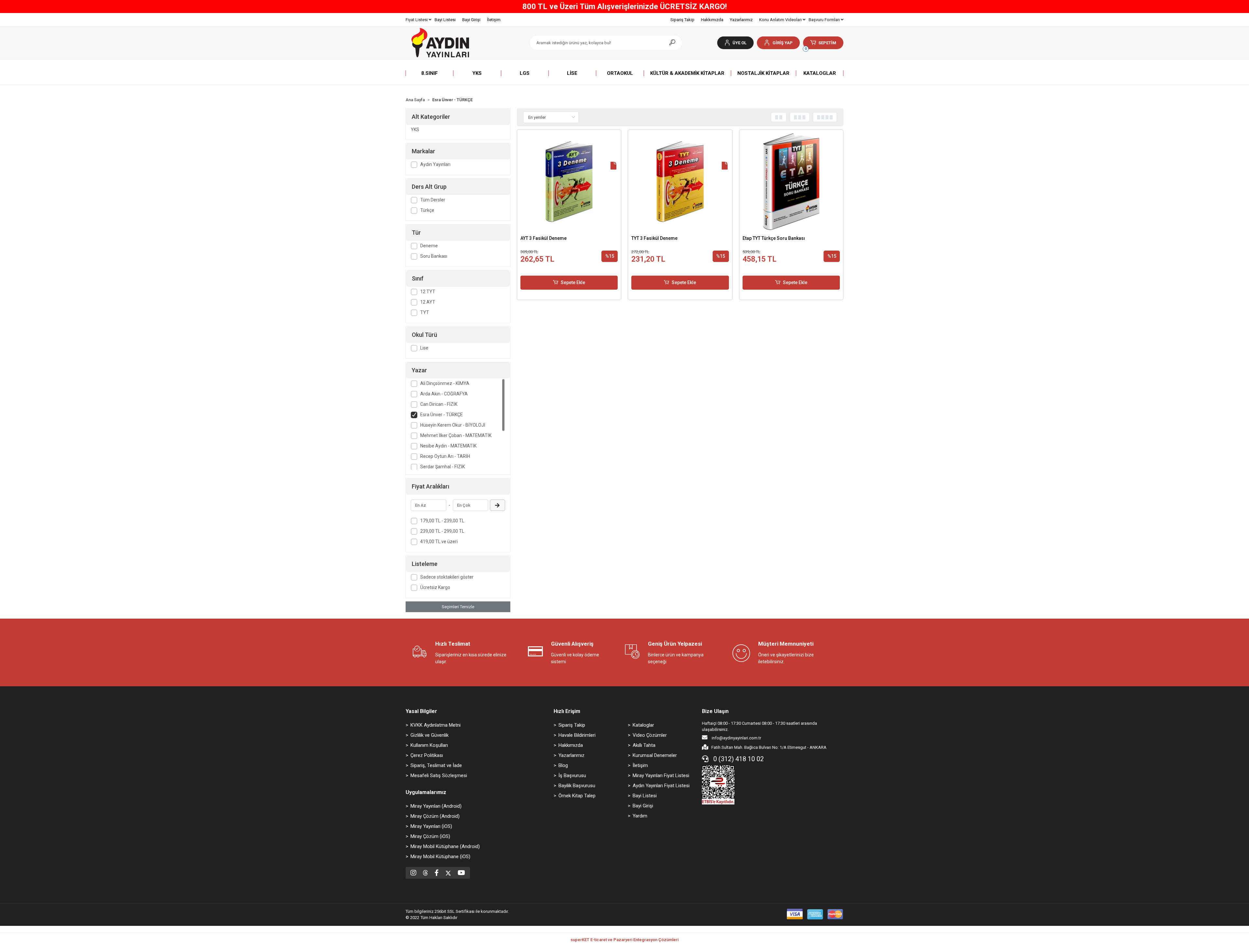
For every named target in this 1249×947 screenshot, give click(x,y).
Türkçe (427, 210)
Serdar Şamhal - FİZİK (442, 466)
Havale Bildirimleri (577, 735)
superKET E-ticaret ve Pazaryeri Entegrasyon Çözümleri (624, 939)
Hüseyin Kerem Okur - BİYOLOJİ (452, 425)
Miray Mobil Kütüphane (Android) (445, 846)
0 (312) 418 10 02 (738, 759)
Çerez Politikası (426, 755)
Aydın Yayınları (435, 164)
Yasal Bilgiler (421, 711)
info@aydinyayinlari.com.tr (736, 737)
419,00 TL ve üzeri (439, 541)
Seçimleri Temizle (458, 606)
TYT (424, 312)
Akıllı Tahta (644, 745)
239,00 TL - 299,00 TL (442, 531)
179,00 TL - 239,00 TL (442, 520)
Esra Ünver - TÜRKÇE (441, 414)
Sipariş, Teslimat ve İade (436, 765)
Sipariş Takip (682, 19)
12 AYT (427, 302)
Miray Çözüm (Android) (435, 816)
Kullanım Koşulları (429, 745)
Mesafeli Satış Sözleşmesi (438, 775)
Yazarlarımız (741, 19)
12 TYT (427, 291)
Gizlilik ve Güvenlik (429, 735)
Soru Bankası (433, 256)
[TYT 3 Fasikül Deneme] (680, 182)
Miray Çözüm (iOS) (430, 836)
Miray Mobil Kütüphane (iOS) (440, 856)
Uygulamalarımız (426, 792)
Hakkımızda (712, 19)
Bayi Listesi (445, 19)
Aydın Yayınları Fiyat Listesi (661, 786)
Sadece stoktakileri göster (447, 577)
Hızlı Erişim (567, 711)
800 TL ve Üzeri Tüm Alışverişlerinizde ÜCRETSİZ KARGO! (624, 6)
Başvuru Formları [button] (825, 19)
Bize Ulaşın (715, 711)
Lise (424, 347)
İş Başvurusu (572, 775)
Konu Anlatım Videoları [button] (781, 19)
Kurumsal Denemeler (655, 755)
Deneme (429, 245)
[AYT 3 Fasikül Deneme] (569, 182)
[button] (778, 43)
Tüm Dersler (432, 199)
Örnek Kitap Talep (577, 796)
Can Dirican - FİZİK (438, 404)
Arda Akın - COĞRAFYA (444, 393)
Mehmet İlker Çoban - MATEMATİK (455, 435)
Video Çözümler (650, 735)
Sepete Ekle (573, 282)
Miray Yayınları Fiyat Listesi (661, 775)
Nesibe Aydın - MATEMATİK (448, 445)
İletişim (494, 19)
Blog (563, 765)
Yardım (640, 816)
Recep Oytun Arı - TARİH (445, 456)
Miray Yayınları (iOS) (431, 826)
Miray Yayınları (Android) (436, 806)
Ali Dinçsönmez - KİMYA (444, 383)
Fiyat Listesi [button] (417, 19)
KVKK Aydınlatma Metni (435, 725)
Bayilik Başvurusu (576, 786)
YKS (415, 129)
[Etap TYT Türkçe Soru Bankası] (791, 182)
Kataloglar (643, 725)
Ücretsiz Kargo (435, 587)
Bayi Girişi (471, 19)
